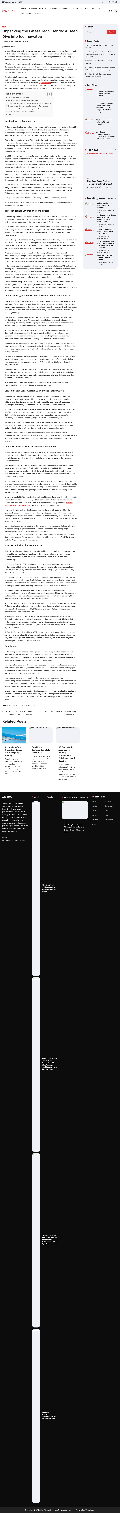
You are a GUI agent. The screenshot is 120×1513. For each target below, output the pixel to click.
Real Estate (26, 14)
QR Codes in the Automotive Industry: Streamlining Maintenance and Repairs (66, 754)
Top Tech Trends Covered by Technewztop (23, 100)
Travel (37, 14)
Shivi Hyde (102, 211)
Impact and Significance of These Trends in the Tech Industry (29, 103)
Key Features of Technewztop (18, 97)
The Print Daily (46, 1510)
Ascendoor (69, 1510)
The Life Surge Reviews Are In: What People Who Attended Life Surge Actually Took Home (100, 54)
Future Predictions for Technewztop (21, 112)
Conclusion (12, 114)
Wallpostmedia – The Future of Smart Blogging (104, 122)
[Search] (116, 11)
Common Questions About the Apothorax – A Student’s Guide (49, 1415)
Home (23, 8)
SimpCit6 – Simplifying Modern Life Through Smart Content (105, 218)
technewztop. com (27, 705)
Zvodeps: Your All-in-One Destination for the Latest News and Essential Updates (49, 1239)
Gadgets (84, 8)
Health (42, 8)
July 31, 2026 (106, 187)
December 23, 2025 (103, 239)
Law (93, 8)
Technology (54, 8)
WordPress (90, 1510)
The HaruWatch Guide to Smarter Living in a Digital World (49, 888)
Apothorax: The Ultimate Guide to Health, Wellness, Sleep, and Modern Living (105, 135)
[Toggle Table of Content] (48, 94)
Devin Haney (8, 41)
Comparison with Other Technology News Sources (26, 109)
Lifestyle (101, 8)
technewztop (14, 705)
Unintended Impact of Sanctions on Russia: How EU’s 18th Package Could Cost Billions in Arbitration (49, 1064)
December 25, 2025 (103, 225)
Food (75, 8)
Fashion (66, 8)
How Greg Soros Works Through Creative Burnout (105, 93)
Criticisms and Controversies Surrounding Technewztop (28, 106)
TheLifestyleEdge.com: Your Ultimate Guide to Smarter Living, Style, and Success (105, 231)
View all (111, 150)
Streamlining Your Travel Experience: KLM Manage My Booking (13, 751)
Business (33, 8)
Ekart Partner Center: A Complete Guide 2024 (41, 750)
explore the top (45, 82)
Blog (4, 27)
